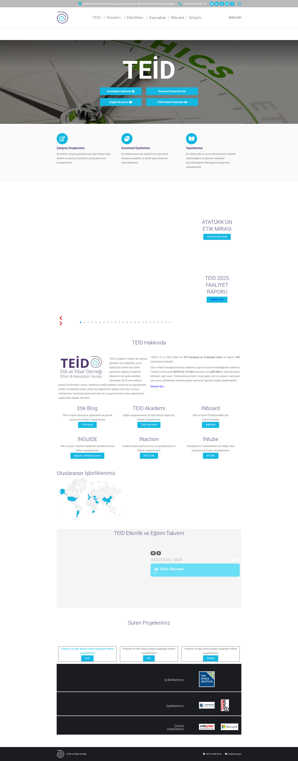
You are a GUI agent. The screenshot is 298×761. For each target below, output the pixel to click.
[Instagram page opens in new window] (227, 4)
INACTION (149, 455)
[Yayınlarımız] (191, 138)
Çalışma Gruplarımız (71, 148)
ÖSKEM (210, 658)
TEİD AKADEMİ (149, 424)
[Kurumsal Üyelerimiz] (127, 138)
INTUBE (211, 455)
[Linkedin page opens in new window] (217, 4)
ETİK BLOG (87, 424)
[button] (125, 318)
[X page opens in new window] (222, 4)
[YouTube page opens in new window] (212, 4)
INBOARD (210, 424)
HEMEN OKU (217, 299)
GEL (149, 658)
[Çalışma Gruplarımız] (62, 138)
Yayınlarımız (194, 148)
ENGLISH (235, 17)
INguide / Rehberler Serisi (87, 455)
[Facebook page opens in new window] (232, 4)
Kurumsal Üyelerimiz (135, 148)
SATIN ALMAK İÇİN (217, 236)
